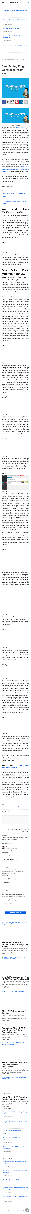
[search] (25, 2)
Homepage (4, 58)
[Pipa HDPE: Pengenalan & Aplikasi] (15, 998)
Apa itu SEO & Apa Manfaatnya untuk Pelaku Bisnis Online (15, 169)
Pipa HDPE (4, 938)
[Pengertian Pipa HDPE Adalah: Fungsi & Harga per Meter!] (15, 929)
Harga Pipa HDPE (6, 1093)
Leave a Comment (15, 912)
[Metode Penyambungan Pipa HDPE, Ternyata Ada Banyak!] (15, 964)
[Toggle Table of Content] (3, 191)
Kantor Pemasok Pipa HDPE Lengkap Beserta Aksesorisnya (15, 1065)
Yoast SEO (20, 128)
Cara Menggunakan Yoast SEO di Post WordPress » (18, 830)
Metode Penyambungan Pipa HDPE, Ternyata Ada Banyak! (15, 978)
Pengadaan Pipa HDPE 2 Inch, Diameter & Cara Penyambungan (13, 1030)
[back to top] (27, 1210)
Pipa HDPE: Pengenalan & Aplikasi (12, 28)
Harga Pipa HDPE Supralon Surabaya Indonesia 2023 (14, 1098)
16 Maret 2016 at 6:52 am (13, 900)
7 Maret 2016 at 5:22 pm (11, 869)
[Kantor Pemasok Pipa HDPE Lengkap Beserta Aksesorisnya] (15, 1049)
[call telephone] (28, 2)
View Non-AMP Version (20, 1210)
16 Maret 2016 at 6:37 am (11, 892)
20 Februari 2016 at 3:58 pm (11, 848)
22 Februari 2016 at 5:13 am (14, 857)
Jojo (10, 817)
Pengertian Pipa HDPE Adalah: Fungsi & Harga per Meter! (15, 944)
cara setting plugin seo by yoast (10, 806)
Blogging (11, 58)
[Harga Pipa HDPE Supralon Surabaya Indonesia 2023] (15, 1084)
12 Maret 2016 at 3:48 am (13, 879)
